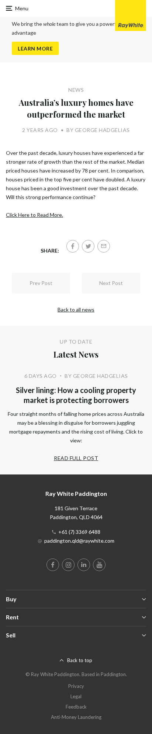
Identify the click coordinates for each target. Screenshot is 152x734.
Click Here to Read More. (34, 215)
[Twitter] (88, 246)
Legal (76, 696)
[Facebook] (72, 246)
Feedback (76, 707)
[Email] (103, 246)
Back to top (79, 660)
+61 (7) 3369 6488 (79, 532)
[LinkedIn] (83, 565)
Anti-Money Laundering (76, 717)
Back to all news (76, 309)
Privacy (76, 686)
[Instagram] (68, 565)
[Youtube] (99, 565)
